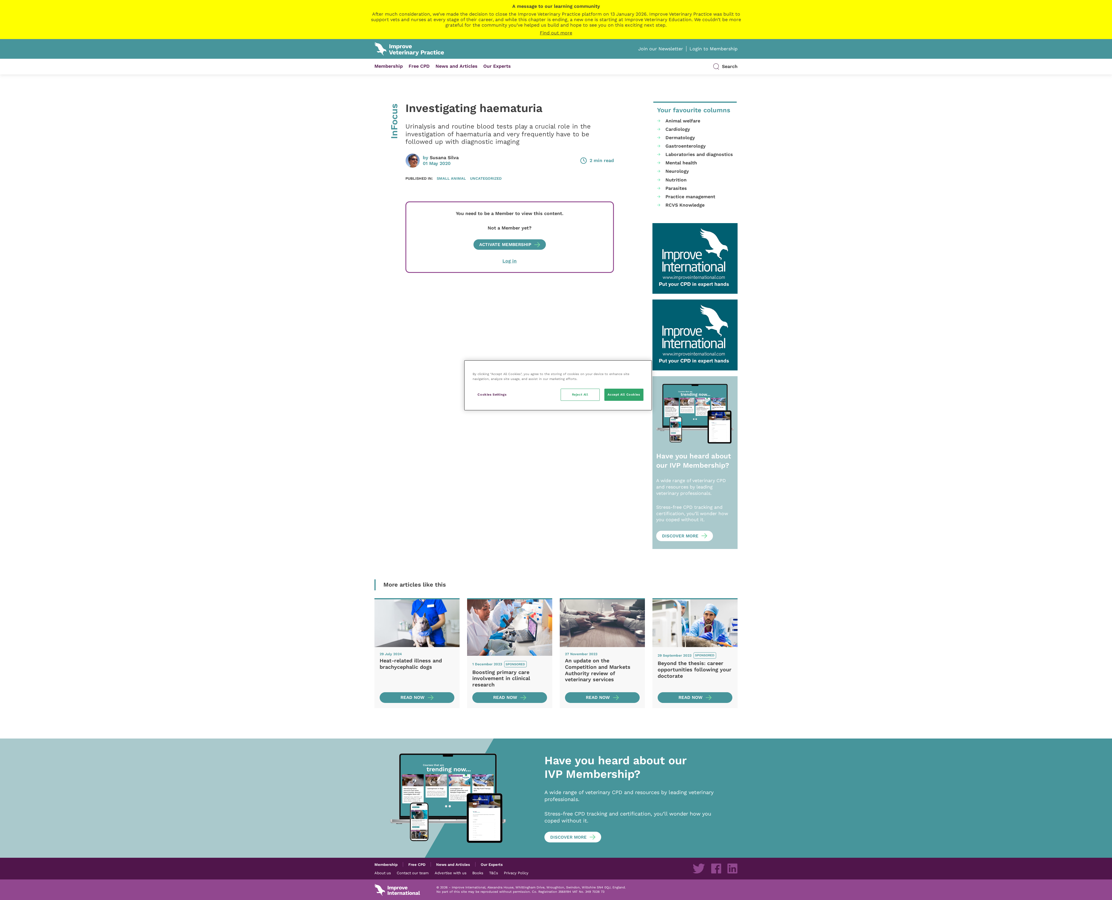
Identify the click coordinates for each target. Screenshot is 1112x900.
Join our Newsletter (660, 49)
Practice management (690, 196)
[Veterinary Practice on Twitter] (699, 868)
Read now (412, 697)
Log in (509, 261)
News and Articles (457, 66)
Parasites (676, 188)
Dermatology (680, 137)
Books (477, 872)
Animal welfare (682, 121)
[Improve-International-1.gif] (695, 258)
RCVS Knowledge (685, 205)
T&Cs (493, 872)
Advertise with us (451, 872)
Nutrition (676, 180)
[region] (558, 385)
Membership (388, 66)
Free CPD (419, 66)
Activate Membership (505, 244)
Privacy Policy (516, 872)
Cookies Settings (492, 394)
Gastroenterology (685, 146)
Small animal (451, 178)
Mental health (681, 163)
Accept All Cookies (624, 394)
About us (382, 872)
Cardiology (677, 129)
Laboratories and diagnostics (699, 154)
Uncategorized (486, 178)
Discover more (680, 536)
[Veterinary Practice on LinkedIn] (732, 868)
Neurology (677, 171)
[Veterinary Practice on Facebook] (716, 868)
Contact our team (413, 872)
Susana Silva (444, 157)
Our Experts (497, 66)
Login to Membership (713, 49)
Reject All (580, 394)
